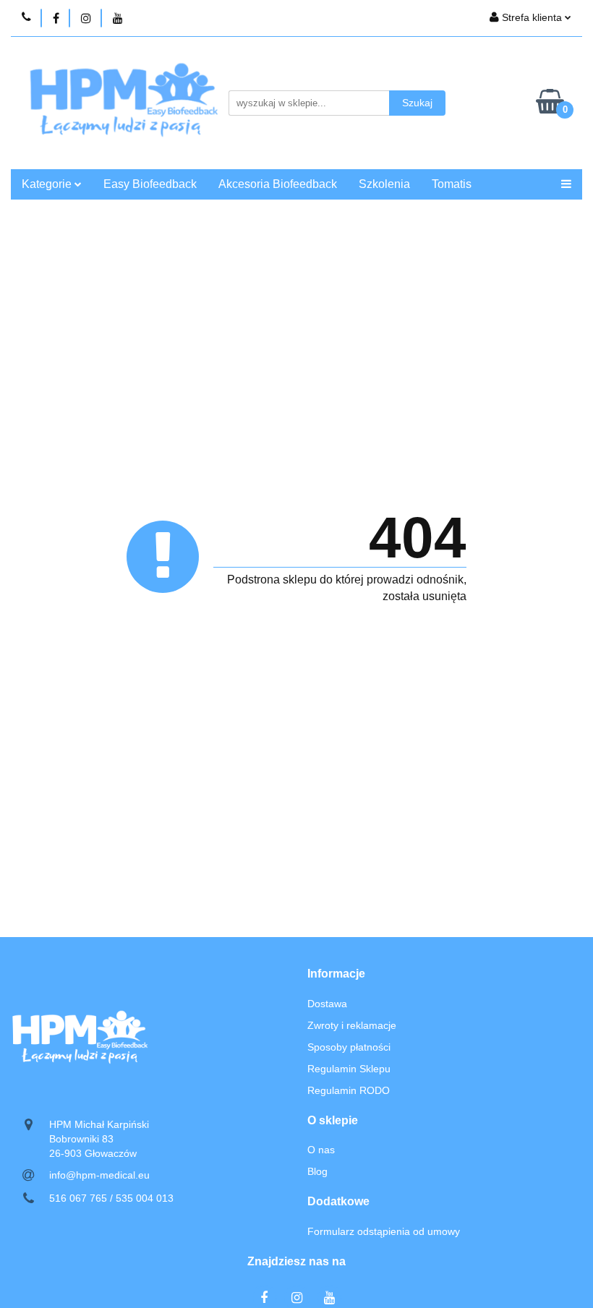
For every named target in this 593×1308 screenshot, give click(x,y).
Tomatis (452, 184)
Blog (317, 1171)
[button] (336, 974)
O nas (321, 1149)
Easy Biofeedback (150, 184)
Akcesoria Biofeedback (277, 184)
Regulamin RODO (348, 1090)
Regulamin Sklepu (349, 1068)
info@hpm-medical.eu (99, 1175)
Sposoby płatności (349, 1047)
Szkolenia (384, 184)
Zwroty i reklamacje (351, 1025)
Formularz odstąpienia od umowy (383, 1231)
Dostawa (327, 1003)
